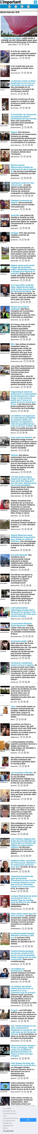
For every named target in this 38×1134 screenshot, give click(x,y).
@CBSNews (14, 818)
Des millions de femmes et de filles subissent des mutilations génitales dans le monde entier (23, 760)
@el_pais (13, 432)
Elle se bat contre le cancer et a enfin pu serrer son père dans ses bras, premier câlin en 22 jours (23, 793)
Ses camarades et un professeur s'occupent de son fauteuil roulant (23, 86)
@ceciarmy (14, 94)
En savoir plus (8, 1131)
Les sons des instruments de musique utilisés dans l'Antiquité (24, 152)
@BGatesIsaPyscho (16, 496)
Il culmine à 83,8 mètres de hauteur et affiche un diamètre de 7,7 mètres (23, 938)
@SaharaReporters (16, 145)
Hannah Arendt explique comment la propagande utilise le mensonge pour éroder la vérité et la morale (23, 974)
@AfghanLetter (15, 737)
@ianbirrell (14, 785)
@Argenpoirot (14, 228)
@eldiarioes (14, 752)
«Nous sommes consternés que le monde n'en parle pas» (22, 203)
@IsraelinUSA (14, 871)
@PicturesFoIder (15, 585)
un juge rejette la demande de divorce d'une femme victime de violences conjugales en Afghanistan (23, 188)
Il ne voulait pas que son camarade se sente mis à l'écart (22, 68)
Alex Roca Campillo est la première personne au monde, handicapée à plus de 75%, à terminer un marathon (23, 312)
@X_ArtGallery (15, 108)
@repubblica (14, 766)
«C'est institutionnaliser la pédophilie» (24, 901)
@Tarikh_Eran (14, 682)
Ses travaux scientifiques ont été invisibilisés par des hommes (23, 170)
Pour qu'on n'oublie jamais (23, 956)
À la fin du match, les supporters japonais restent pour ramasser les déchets (23, 53)
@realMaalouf (14, 658)
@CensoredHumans (16, 636)
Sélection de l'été (9, 12)
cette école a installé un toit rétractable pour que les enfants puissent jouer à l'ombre (19, 40)
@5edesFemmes (15, 178)
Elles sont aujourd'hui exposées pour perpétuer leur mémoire (24, 119)
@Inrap (13, 719)
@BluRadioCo (14, 58)
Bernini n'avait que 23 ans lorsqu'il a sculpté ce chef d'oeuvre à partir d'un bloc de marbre (23, 102)
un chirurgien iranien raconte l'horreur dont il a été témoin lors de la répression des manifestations (23, 1069)
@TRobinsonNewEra (16, 909)
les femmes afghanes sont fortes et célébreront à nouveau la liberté (23, 846)
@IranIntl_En (14, 570)
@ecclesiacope (15, 209)
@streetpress (14, 1058)
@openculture (15, 981)
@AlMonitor (14, 1021)
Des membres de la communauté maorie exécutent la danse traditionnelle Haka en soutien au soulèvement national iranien (22, 561)
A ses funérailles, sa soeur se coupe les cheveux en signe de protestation (24, 1032)
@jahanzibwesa (15, 856)
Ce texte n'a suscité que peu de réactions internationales (23, 423)
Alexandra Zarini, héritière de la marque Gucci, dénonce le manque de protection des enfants (24, 485)
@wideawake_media (16, 361)
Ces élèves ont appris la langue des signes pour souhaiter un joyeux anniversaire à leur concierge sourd (21, 578)
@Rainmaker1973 (15, 1092)
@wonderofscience (16, 946)
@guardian (14, 1078)
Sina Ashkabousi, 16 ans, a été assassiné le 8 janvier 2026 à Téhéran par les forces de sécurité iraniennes (22, 827)
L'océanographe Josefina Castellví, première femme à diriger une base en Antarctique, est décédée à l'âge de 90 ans (24, 746)
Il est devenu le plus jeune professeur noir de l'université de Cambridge (23, 400)
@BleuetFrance (15, 302)
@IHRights (14, 834)
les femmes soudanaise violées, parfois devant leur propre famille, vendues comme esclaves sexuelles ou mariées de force (23, 920)
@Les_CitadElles (15, 387)
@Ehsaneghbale (15, 472)
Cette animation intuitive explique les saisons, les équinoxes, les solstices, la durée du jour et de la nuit (23, 1086)
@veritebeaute (15, 964)
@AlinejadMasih (15, 1041)
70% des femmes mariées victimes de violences (23, 235)
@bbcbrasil (14, 411)
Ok (28, 1120)
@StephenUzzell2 (15, 127)
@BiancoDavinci (15, 156)
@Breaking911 (14, 260)
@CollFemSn (14, 239)
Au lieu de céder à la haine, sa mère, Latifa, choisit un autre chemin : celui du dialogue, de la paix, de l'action (24, 292)
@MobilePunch (15, 280)
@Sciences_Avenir (16, 529)
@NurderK (14, 891)
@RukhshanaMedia (16, 196)
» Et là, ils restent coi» (23, 882)
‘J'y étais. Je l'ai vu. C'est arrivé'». (24, 864)
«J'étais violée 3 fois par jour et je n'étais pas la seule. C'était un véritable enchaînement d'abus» (23, 628)
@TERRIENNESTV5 (16, 928)
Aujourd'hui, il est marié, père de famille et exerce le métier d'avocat (23, 271)
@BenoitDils (14, 450)
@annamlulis (14, 319)
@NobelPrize (14, 515)
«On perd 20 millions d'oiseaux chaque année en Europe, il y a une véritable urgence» (23, 523)
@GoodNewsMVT (15, 799)
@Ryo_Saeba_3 (13, 44)
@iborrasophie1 (15, 339)
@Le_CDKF (14, 701)
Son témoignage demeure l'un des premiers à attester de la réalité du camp (23, 541)
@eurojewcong (15, 550)
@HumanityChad (15, 73)
